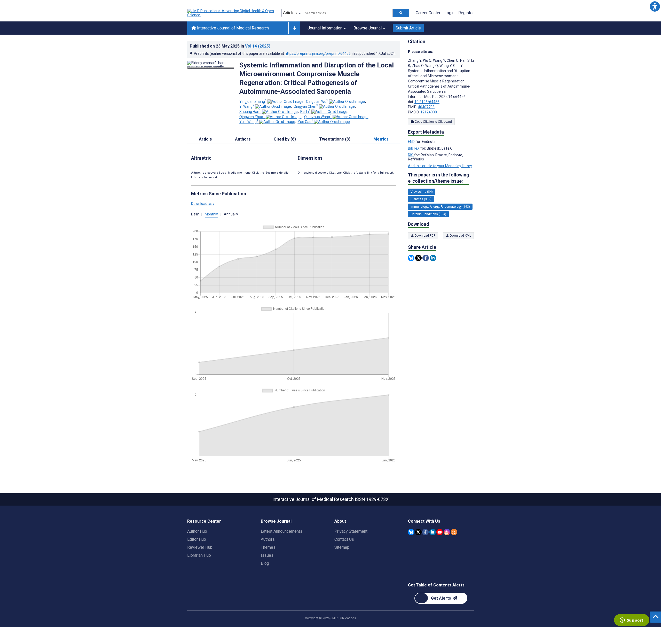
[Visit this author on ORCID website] (285, 101)
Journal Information (325, 28)
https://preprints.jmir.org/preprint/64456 (318, 53)
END (411, 142)
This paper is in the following (438, 178)
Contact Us (344, 539)
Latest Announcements (281, 531)
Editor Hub (196, 539)
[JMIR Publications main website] (231, 13)
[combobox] (347, 13)
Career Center (428, 12)
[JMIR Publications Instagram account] (447, 532)
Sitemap (341, 547)
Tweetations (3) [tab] (334, 139)
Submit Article (408, 28)
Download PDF (424, 235)
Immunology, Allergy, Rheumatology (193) (440, 206)
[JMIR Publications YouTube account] (439, 532)
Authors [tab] (243, 139)
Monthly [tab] (211, 214)
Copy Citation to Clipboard (433, 121)
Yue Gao (305, 122)
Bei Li (305, 112)
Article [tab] (205, 139)
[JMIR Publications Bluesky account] (411, 532)
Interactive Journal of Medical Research (232, 28)
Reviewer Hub (200, 547)
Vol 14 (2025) (257, 46)
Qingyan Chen (306, 106)
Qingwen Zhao (252, 117)
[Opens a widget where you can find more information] (631, 620)
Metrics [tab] (381, 139)
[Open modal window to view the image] (210, 68)
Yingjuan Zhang (253, 101)
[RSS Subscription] (454, 532)
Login (449, 12)
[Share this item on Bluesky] (411, 258)
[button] (654, 6)
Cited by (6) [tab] (285, 139)
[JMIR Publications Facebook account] (425, 532)
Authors (268, 539)
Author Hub (197, 531)
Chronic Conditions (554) (428, 214)
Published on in (230, 46)
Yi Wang (246, 106)
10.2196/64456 (426, 102)
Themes (268, 547)
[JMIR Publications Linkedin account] (432, 532)
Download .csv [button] (202, 204)
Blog (265, 563)
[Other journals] (294, 28)
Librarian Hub (199, 555)
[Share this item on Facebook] (425, 258)
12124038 (428, 112)
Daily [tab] (195, 214)
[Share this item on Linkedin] (433, 258)
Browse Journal (367, 28)
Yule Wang (248, 122)
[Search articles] (401, 13)
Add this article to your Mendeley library (440, 166)
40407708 (426, 107)
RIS (411, 155)
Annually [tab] (231, 214)
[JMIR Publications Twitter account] (418, 532)
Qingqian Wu (317, 101)
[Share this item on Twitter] (418, 258)
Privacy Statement (350, 531)
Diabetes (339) (421, 199)
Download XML (460, 235)
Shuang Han (250, 112)
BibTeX (414, 148)
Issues (267, 555)
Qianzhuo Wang (318, 117)
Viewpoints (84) (422, 191)
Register (466, 12)
